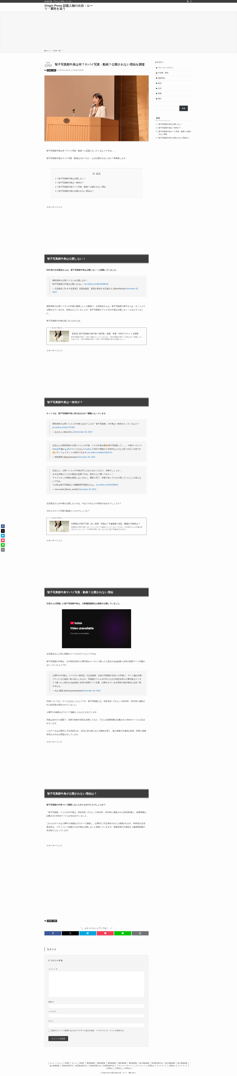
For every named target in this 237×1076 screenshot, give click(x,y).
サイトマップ (140, 1066)
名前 (51, 1002)
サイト (51, 1021)
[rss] (187, 1)
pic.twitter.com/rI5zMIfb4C (107, 485)
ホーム (52, 1063)
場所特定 (161, 78)
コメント (53, 969)
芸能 (160, 93)
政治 (160, 83)
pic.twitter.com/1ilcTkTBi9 (63, 427)
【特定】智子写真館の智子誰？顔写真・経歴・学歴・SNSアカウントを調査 (104, 334)
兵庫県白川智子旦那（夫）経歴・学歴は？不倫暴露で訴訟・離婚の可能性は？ (105, 524)
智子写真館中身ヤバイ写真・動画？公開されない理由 (82, 187)
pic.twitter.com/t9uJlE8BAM (96, 284)
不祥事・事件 (51, 70)
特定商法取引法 (157, 1063)
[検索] (191, 1)
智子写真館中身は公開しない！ (72, 178)
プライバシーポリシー (125, 1066)
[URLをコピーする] (140, 933)
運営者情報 (91, 1063)
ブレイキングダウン (166, 68)
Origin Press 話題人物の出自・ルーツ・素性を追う (68, 7)
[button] (52, 933)
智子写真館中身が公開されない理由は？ (76, 191)
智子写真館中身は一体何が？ (71, 183)
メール (52, 1011)
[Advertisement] (118, 31)
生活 (160, 88)
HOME (67, 1063)
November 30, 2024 (86, 457)
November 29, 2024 (83, 432)
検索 (183, 108)
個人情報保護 (144, 1063)
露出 (160, 99)
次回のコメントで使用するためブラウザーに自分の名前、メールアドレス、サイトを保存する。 (88, 1030)
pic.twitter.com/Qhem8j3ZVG (99, 452)
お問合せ (151, 1066)
